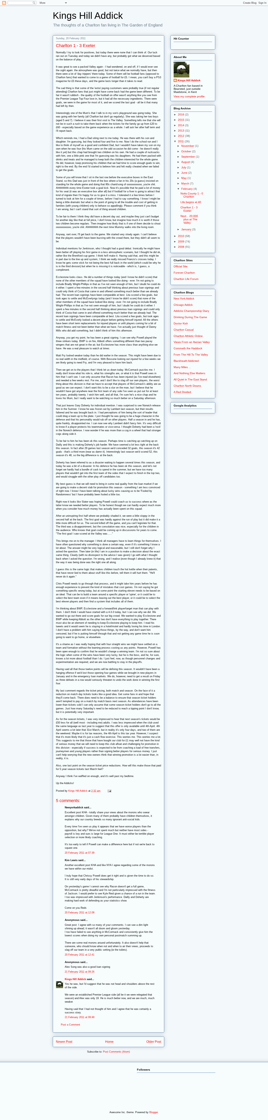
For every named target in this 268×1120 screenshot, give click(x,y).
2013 (181, 130)
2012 (181, 135)
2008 (181, 246)
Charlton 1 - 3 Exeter (189, 209)
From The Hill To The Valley (191, 354)
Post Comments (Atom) (116, 1051)
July (184, 167)
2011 (181, 141)
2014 (181, 125)
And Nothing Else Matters (189, 373)
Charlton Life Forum (186, 278)
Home (109, 1041)
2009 (181, 241)
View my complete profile (189, 96)
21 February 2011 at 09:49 (79, 1017)
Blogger (153, 1112)
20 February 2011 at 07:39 (79, 852)
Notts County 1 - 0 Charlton (191, 195)
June (184, 172)
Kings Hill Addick (88, 15)
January (186, 229)
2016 (181, 114)
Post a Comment (70, 1024)
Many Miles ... (182, 367)
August (186, 161)
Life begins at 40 (190, 202)
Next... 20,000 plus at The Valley (189, 219)
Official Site (181, 266)
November (188, 145)
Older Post (153, 1041)
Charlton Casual (184, 329)
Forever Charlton (184, 272)
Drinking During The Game (190, 317)
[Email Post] (109, 790)
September (188, 156)
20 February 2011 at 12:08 (79, 912)
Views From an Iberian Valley (192, 342)
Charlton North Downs (187, 385)
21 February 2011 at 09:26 (79, 971)
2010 (181, 236)
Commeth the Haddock (188, 348)
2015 (181, 119)
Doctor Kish (181, 323)
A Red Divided (182, 392)
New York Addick (184, 298)
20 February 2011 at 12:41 (79, 954)
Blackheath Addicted (186, 360)
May (184, 178)
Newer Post (64, 1041)
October (186, 151)
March (185, 183)
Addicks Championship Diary (191, 310)
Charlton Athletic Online (188, 336)
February (187, 188)
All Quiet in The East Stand (190, 379)
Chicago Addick (183, 304)
